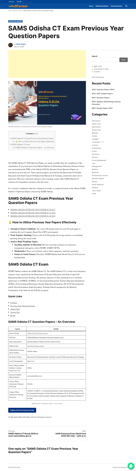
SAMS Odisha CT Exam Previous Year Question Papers (31, 138)
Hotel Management (99, 160)
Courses (97, 72)
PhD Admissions (98, 77)
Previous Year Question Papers (22, 305)
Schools (11, 1)
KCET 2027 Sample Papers (102, 94)
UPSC (94, 194)
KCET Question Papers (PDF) (103, 90)
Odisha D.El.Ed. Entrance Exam (37, 333)
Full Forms (95, 154)
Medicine (95, 172)
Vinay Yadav (21, 44)
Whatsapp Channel (44, 417)
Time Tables (96, 191)
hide (35, 133)
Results (19, 1)
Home (91, 6)
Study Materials (98, 184)
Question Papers (17, 10)
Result (12, 315)
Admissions (96, 121)
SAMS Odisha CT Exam (19, 144)
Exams (94, 151)
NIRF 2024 (98, 66)
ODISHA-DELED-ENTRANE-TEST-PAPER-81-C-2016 (32, 212)
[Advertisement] (47, 64)
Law (93, 163)
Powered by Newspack (120, 467)
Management (97, 166)
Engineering (96, 148)
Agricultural (96, 127)
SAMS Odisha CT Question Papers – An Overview (33, 147)
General (95, 157)
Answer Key (15, 312)
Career (94, 136)
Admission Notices (102, 6)
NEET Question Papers (101, 98)
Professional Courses (100, 175)
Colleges (95, 139)
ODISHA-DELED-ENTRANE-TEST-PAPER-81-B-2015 (32, 216)
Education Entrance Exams (35, 346)
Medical (95, 169)
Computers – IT (97, 142)
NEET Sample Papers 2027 (102, 108)
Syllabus (13, 302)
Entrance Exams (116, 6)
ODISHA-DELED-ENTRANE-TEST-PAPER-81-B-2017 (32, 209)
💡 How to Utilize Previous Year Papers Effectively (33, 141)
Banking (95, 133)
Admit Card (15, 309)
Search (94, 56)
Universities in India (101, 69)
